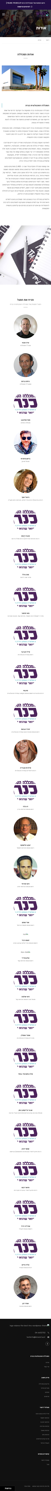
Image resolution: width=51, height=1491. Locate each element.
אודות (47, 1362)
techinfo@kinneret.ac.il (36, 1337)
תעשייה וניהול (45, 1443)
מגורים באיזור (45, 1388)
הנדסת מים (45, 1434)
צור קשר (46, 1367)
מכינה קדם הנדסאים (42, 1439)
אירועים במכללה (44, 1384)
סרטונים (46, 1396)
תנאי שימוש (35, 1486)
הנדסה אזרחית (44, 1426)
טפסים (47, 1392)
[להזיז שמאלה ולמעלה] (1, 1487)
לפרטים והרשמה (23, 7)
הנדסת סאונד (45, 1430)
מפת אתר (27, 1486)
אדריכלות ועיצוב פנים (42, 1414)
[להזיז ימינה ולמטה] (3, 1489)
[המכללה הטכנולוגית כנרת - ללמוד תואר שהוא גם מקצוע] (42, 15)
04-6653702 (40, 1333)
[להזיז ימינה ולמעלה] (3, 1487)
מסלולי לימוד (45, 1460)
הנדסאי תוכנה (44, 1422)
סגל (48, 1464)
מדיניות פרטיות (44, 1486)
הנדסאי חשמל (44, 1418)
